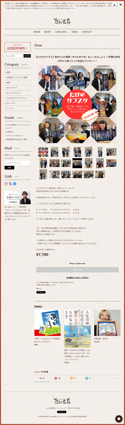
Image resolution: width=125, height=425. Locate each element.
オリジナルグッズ (13, 93)
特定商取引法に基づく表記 (16, 139)
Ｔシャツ (10, 108)
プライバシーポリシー (15, 136)
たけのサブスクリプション (17, 98)
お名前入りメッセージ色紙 (17, 77)
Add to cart (77, 270)
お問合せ (9, 132)
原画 (8, 72)
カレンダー (11, 103)
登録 (9, 168)
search (27, 56)
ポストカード (12, 88)
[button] (61, 32)
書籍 (8, 82)
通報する (39, 288)
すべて (42, 378)
